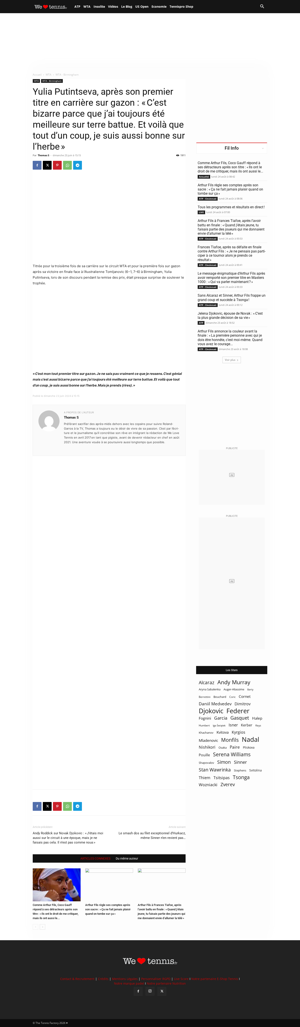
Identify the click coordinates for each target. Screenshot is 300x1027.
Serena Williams (232, 754)
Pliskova (249, 747)
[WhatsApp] (67, 165)
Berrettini (204, 697)
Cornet (245, 696)
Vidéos (113, 6)
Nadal (250, 739)
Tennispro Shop (181, 6)
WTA (86, 6)
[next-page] (42, 927)
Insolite (99, 6)
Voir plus (230, 360)
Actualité (204, 176)
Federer (237, 710)
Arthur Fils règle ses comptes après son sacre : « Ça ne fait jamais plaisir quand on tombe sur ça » (108, 909)
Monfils (230, 740)
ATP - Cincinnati (207, 198)
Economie (159, 6)
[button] (262, 7)
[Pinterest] (57, 165)
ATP (77, 6)
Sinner (240, 762)
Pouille (204, 755)
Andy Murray (233, 682)
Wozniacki (208, 784)
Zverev (227, 784)
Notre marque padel (129, 983)
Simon (224, 762)
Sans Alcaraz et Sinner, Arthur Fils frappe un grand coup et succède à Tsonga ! (232, 297)
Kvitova (223, 732)
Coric (232, 697)
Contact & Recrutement (77, 979)
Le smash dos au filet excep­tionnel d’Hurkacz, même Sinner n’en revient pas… (152, 835)
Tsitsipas (221, 777)
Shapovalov (206, 763)
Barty (250, 689)
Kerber (246, 725)
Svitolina (255, 770)
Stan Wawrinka (215, 769)
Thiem (204, 777)
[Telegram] (77, 165)
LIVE (201, 212)
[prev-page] (35, 927)
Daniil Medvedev (215, 704)
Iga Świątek (219, 725)
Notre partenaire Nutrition (166, 983)
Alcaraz (206, 682)
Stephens (240, 770)
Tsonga (241, 777)
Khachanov (206, 733)
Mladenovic (208, 740)
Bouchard (219, 697)
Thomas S (43, 155)
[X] (47, 165)
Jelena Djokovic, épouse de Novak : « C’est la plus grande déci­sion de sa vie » (230, 315)
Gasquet (239, 717)
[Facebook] (37, 165)
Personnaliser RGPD (155, 979)
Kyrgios (238, 732)
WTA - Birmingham (51, 80)
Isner (233, 725)
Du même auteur (127, 858)
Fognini (205, 718)
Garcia (220, 718)
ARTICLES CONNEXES (95, 858)
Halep (257, 718)
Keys (258, 725)
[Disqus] (109, 615)
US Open (141, 6)
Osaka (223, 747)
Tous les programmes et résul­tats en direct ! (231, 207)
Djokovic (211, 711)
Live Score (181, 979)
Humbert (204, 725)
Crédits (103, 979)
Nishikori (207, 747)
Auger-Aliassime (234, 689)
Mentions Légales (125, 979)
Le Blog (126, 6)
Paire (235, 747)
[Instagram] (150, 991)
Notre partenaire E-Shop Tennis (214, 979)
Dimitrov (243, 703)
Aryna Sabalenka (209, 689)
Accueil (37, 74)
